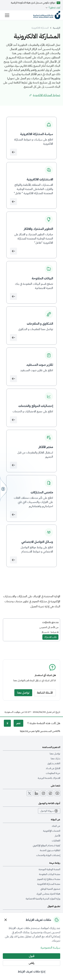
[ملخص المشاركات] (13, 514)
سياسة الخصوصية (50, 948)
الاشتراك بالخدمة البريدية (49, 778)
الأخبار (57, 836)
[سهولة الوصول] (3, 489)
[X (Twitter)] (29, 793)
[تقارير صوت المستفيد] (13, 378)
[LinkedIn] (36, 793)
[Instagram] (43, 793)
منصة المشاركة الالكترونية (48, 884)
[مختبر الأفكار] (13, 465)
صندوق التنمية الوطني (50, 889)
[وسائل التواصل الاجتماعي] (13, 559)
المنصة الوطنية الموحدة (49, 869)
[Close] (5, 920)
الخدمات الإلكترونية (51, 831)
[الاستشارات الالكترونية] (13, 201)
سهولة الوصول (47, 811)
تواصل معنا (55, 753)
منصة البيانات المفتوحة (49, 874)
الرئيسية (56, 28)
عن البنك (56, 826)
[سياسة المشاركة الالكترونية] (13, 152)
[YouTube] (57, 793)
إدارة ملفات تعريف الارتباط (31, 971)
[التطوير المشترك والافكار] (13, 251)
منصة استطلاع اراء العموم (48, 879)
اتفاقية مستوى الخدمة (50, 850)
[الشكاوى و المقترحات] (13, 337)
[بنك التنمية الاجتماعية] (46, 15)
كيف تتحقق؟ (54, 7)
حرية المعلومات (53, 773)
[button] (7, 15)
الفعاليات (56, 840)
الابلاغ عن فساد (53, 768)
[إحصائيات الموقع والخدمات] (13, 419)
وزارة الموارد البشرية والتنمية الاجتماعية (43, 898)
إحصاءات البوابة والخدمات (48, 855)
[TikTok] (50, 793)
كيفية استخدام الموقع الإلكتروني (46, 845)
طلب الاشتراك (50, 637)
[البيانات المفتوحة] (13, 296)
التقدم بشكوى (53, 763)
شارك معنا (55, 758)
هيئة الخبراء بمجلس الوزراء (48, 894)
